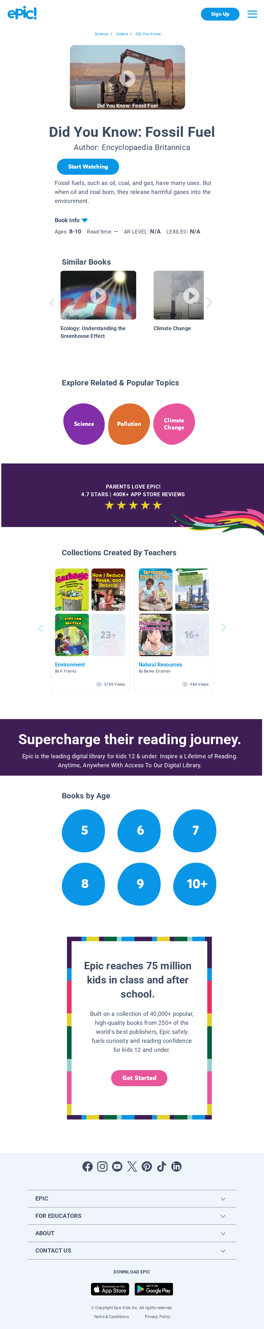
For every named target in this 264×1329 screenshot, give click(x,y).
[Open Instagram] (102, 1166)
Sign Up (220, 14)
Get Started (139, 1078)
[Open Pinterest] (147, 1166)
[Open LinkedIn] (176, 1166)
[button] (90, 628)
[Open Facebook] (87, 1166)
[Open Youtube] (117, 1166)
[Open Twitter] (132, 1166)
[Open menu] (252, 14)
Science (101, 34)
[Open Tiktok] (161, 1166)
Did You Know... (150, 34)
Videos (122, 34)
